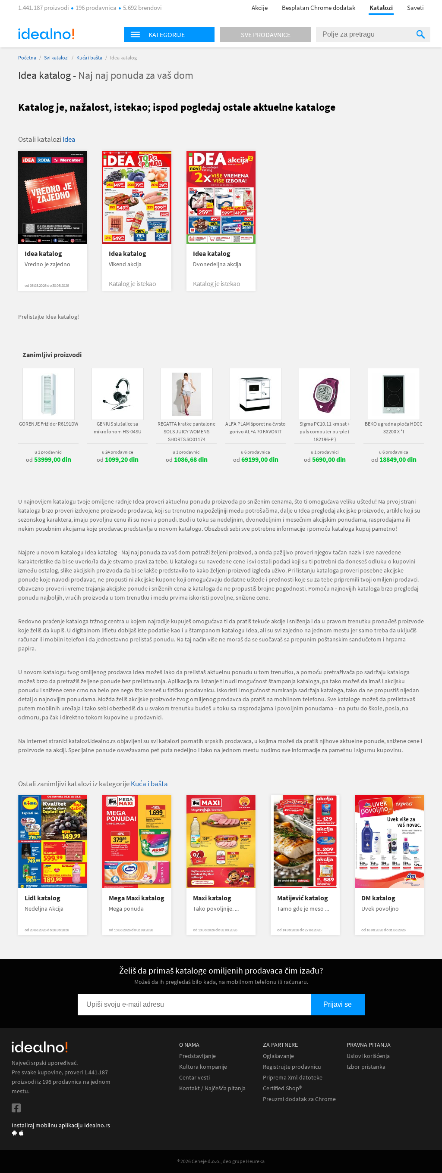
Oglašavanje (278, 1056)
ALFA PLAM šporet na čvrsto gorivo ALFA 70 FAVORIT (255, 427)
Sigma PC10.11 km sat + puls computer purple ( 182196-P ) (325, 431)
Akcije (260, 7)
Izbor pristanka (366, 1066)
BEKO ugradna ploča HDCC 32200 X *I (394, 427)
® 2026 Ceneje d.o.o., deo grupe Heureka (221, 1161)
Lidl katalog (42, 898)
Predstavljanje (197, 1056)
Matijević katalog (302, 898)
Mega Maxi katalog (136, 898)
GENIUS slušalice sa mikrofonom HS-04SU (118, 427)
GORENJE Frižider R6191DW (48, 423)
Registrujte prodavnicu (292, 1066)
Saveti (415, 7)
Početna (27, 57)
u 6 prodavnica (255, 452)
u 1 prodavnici (49, 452)
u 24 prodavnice (117, 452)
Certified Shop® (282, 1088)
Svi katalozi (56, 57)
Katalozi (381, 7)
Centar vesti (194, 1077)
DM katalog (378, 898)
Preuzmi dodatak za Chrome (299, 1099)
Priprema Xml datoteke (292, 1077)
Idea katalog (43, 253)
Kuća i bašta (89, 57)
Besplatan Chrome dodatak (318, 7)
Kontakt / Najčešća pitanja (212, 1088)
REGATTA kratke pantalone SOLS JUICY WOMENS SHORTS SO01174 (186, 431)
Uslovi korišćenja (368, 1056)
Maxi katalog (212, 898)
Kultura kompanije (203, 1066)
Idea (69, 139)
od (48, 460)
